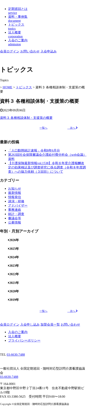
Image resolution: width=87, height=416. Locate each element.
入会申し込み (30, 324)
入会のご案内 (18, 332)
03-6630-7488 (16, 354)
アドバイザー (18, 205)
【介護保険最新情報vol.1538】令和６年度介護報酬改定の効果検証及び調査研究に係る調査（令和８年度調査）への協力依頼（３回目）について (47, 167)
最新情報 (14, 192)
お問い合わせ (30, 51)
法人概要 (14, 336)
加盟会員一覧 (50, 324)
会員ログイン (9, 51)
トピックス (24, 87)
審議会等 (14, 218)
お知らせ (14, 188)
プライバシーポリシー (24, 340)
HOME (7, 87)
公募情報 (14, 222)
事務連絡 (14, 209)
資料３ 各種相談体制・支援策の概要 (26, 117)
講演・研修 (16, 201)
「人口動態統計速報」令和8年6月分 (34, 150)
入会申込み (48, 51)
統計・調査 (16, 214)
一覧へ (43, 127)
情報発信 (14, 197)
